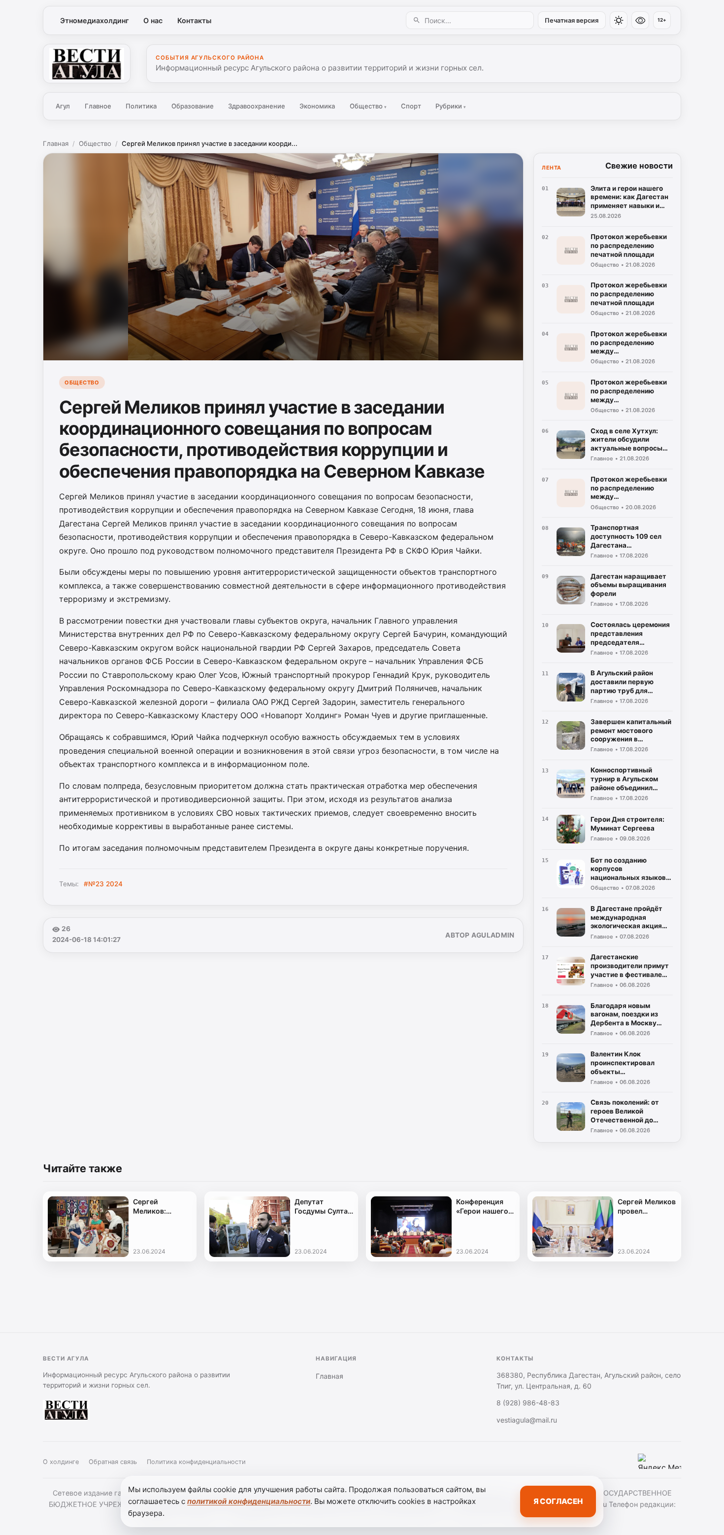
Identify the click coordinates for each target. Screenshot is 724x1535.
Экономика (317, 106)
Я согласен (558, 1501)
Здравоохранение (256, 106)
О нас (153, 20)
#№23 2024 (103, 884)
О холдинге (61, 1461)
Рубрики (450, 106)
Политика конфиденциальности (196, 1461)
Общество (368, 106)
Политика (141, 106)
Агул (63, 106)
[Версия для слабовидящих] (640, 20)
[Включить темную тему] (618, 20)
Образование (192, 106)
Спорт (411, 106)
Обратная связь (113, 1461)
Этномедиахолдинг (94, 20)
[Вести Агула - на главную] (87, 63)
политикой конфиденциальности (248, 1501)
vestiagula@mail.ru (526, 1420)
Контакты (194, 20)
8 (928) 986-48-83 (527, 1402)
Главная (55, 143)
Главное (98, 106)
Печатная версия (571, 20)
